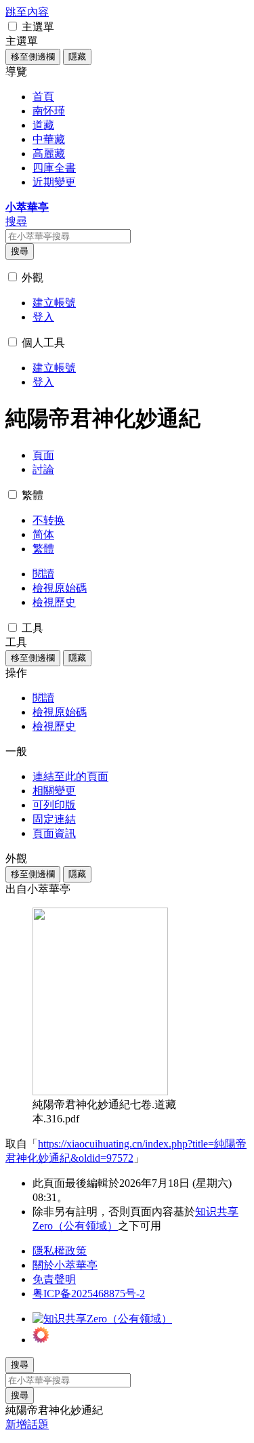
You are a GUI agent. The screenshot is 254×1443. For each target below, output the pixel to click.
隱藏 (77, 57)
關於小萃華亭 (65, 1265)
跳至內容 (27, 12)
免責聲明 (54, 1279)
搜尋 (19, 251)
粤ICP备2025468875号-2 (89, 1293)
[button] (12, 26)
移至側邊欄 (33, 57)
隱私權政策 (60, 1251)
